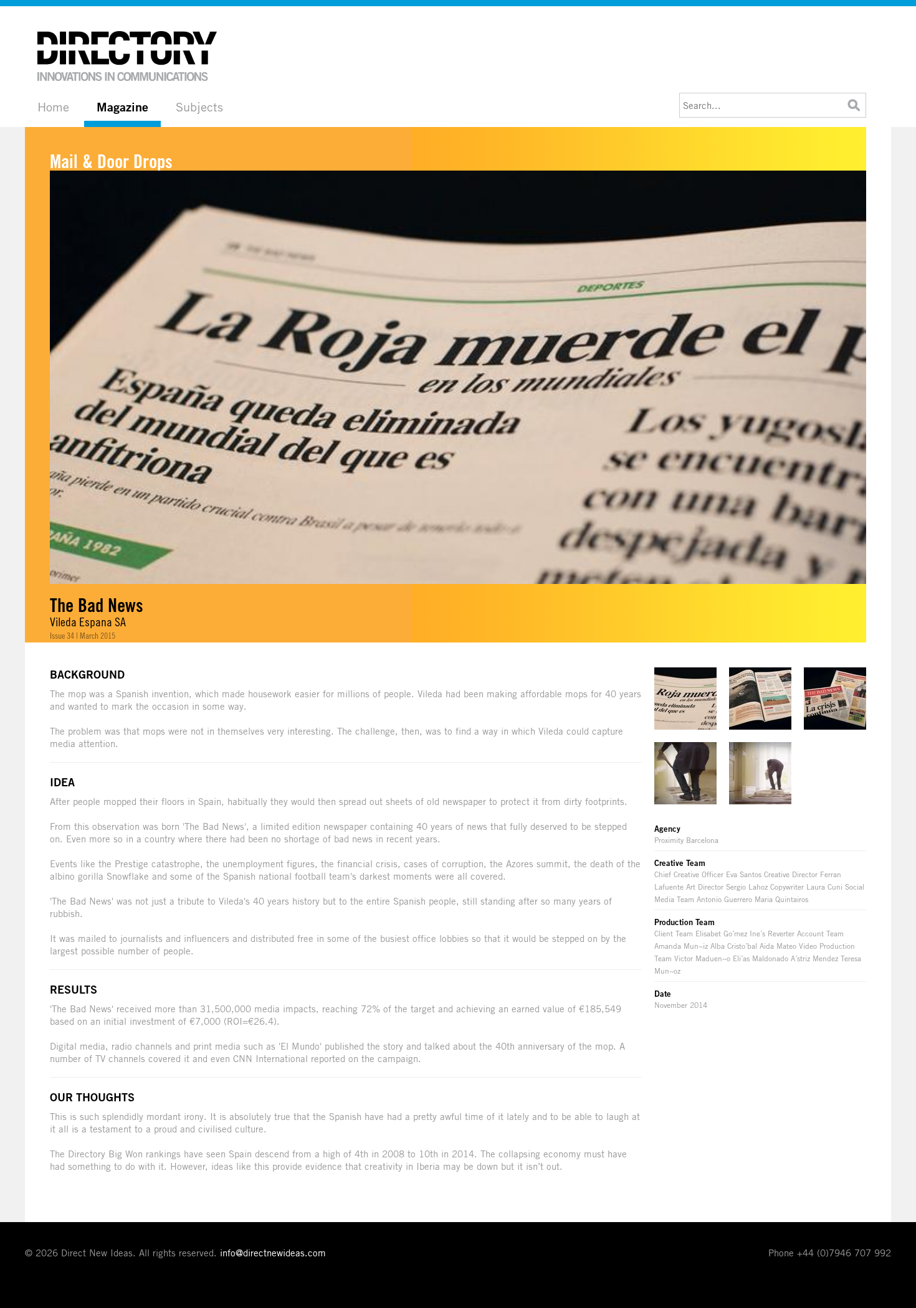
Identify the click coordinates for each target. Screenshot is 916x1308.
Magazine (122, 107)
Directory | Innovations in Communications (127, 56)
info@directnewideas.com (273, 1252)
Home (53, 107)
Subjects (199, 107)
